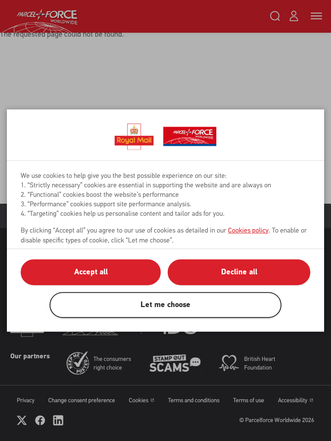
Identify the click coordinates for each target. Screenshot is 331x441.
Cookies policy (248, 230)
